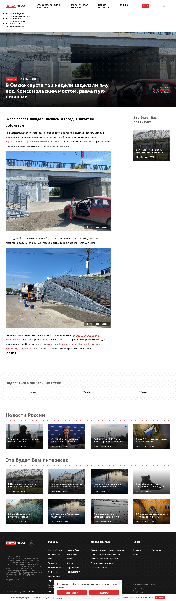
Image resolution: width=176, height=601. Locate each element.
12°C (145, 6)
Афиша (51, 559)
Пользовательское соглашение (105, 559)
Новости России (74, 550)
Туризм (51, 581)
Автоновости (13, 23)
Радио (136, 554)
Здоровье (52, 563)
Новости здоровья (15, 26)
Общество (53, 572)
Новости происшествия (18, 16)
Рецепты (52, 592)
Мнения (124, 5)
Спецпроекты (54, 576)
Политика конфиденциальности (105, 554)
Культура (71, 563)
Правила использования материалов (107, 550)
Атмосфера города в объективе (48, 6)
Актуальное (72, 554)
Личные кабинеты (99, 567)
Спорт (69, 576)
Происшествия (73, 572)
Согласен (160, 598)
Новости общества (103, 6)
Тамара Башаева (161, 89)
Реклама (137, 550)
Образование (73, 567)
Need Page (29, 592)
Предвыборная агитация (102, 563)
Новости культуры (15, 21)
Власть (70, 559)
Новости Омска (55, 550)
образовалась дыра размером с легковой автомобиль (34, 141)
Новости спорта (14, 18)
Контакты (156, 550)
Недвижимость (55, 567)
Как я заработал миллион (79, 6)
